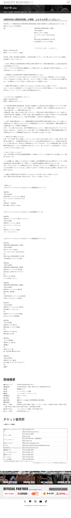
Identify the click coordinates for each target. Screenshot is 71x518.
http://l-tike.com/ (27, 440)
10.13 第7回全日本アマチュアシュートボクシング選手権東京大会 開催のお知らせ (50, 462)
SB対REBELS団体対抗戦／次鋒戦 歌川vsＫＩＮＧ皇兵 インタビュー (19, 461)
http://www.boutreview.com (30, 447)
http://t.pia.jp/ (26, 436)
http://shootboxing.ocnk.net (31, 431)
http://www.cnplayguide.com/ (31, 443)
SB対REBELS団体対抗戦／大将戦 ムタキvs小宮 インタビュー (32, 19)
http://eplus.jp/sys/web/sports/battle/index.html (36, 445)
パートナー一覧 (58, 489)
